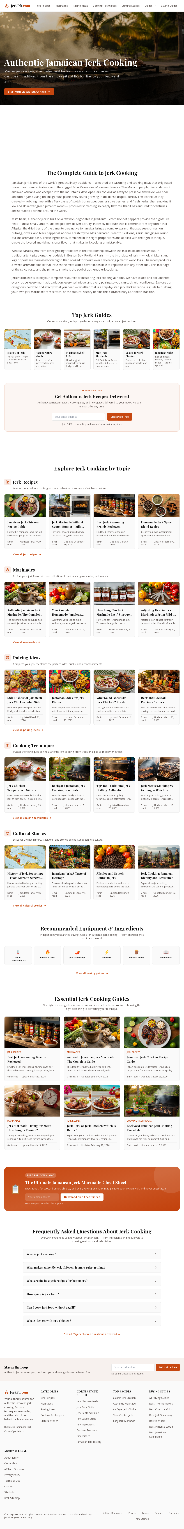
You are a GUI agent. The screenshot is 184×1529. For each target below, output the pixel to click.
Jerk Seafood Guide (88, 1413)
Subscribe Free (120, 416)
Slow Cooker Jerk (123, 1415)
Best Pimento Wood (161, 1426)
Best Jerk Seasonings (161, 1415)
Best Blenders (157, 1421)
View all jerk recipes (25, 554)
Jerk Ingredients (86, 1424)
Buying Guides (169, 5)
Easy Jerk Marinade (124, 1421)
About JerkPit (11, 1457)
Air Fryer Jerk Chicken (125, 1409)
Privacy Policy (12, 1475)
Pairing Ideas (80, 5)
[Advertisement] (92, 132)
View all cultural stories (27, 905)
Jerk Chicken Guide (87, 1401)
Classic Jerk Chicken (124, 1397)
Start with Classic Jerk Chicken (27, 91)
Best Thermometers (161, 1403)
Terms (145, 1513)
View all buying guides (90, 973)
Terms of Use (12, 1480)
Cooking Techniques (105, 5)
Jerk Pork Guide (86, 1407)
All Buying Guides (159, 1397)
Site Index (10, 1492)
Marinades (62, 5)
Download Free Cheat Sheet (82, 1197)
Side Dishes (83, 1436)
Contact (8, 1486)
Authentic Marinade (124, 1403)
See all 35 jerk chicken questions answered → (92, 1334)
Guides (149, 5)
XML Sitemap (12, 1498)
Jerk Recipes (43, 5)
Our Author (10, 1463)
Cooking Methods (87, 1430)
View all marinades (25, 642)
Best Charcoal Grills (160, 1409)
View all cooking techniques (30, 818)
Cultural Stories (131, 5)
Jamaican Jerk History (89, 1441)
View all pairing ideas (26, 730)
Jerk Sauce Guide (86, 1418)
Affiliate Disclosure (15, 1469)
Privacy (132, 1513)
